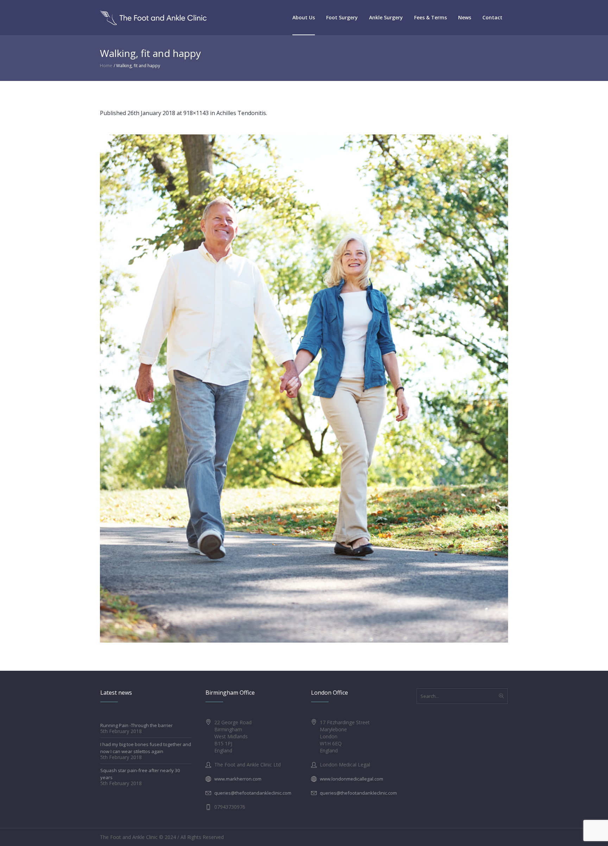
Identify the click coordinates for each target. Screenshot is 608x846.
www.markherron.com (237, 779)
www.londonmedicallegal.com (351, 779)
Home (106, 66)
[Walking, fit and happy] (304, 388)
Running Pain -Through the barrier (136, 725)
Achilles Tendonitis (241, 113)
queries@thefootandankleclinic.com (252, 793)
